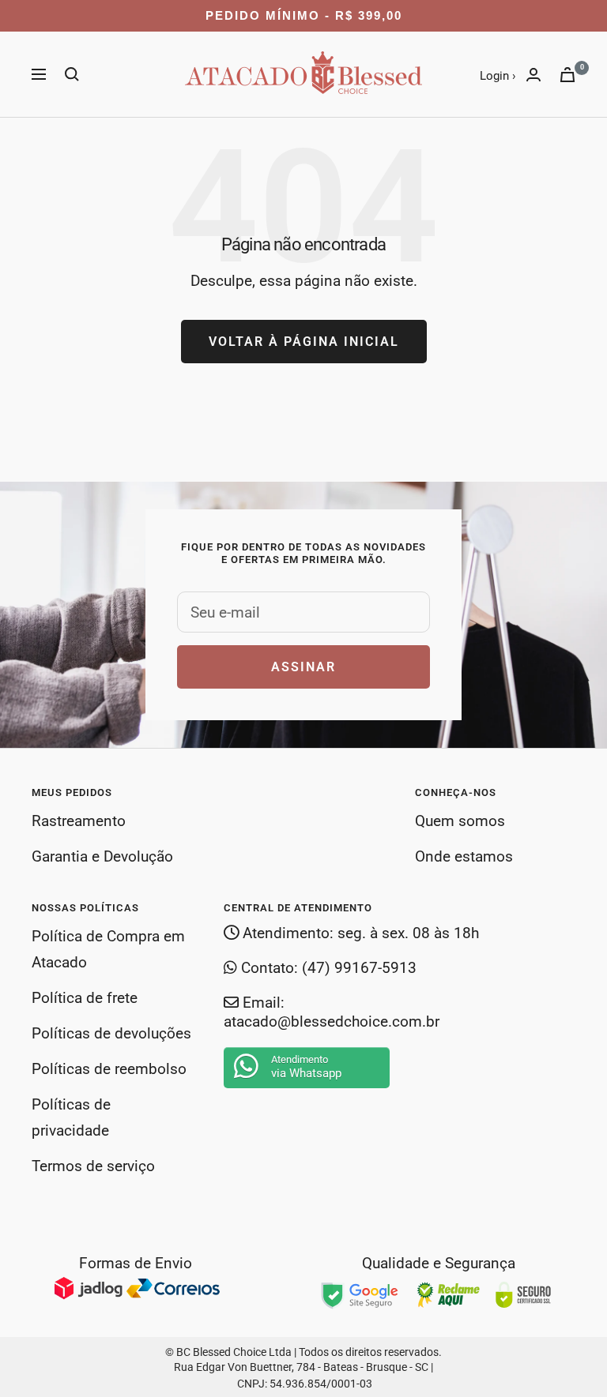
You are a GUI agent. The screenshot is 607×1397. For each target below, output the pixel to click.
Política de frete (85, 998)
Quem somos (460, 821)
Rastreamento (79, 821)
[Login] (533, 74)
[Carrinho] (567, 74)
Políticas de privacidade (71, 1117)
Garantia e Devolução (102, 856)
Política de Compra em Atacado (108, 949)
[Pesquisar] (72, 74)
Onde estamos (464, 856)
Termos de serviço (93, 1166)
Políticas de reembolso (109, 1069)
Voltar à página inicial (304, 341)
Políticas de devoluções (111, 1033)
